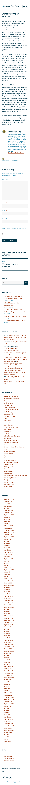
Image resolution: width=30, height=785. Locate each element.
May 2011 (7, 686)
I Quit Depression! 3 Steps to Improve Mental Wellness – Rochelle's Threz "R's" (13, 370)
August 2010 (8, 706)
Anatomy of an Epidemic (12, 396)
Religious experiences (11, 462)
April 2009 (7, 741)
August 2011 (7, 679)
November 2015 (9, 581)
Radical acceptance (10, 460)
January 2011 (8, 695)
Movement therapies (10, 440)
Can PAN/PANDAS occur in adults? (14, 320)
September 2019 (9, 515)
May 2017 (7, 563)
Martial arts (8, 429)
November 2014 (9, 603)
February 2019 (8, 526)
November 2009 (9, 726)
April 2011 (7, 688)
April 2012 (7, 662)
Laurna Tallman (9, 423)
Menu (25, 6)
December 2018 (9, 530)
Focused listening (9, 416)
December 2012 (9, 644)
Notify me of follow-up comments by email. (14, 229)
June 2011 (7, 684)
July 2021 (6, 508)
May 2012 (7, 660)
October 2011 (8, 675)
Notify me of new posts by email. (13, 236)
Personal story (8, 453)
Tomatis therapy (9, 482)
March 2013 (7, 638)
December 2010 (9, 697)
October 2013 (8, 622)
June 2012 (7, 657)
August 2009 (8, 732)
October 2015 (8, 583)
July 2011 (6, 682)
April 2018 (7, 548)
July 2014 (6, 609)
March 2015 (7, 594)
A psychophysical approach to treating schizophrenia (13, 348)
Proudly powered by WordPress (19, 782)
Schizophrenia (8, 467)
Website (5, 218)
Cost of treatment (9, 407)
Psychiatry (7, 456)
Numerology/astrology (11, 442)
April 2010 (7, 715)
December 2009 (9, 723)
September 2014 (9, 607)
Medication (7, 431)
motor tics (7, 438)
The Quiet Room (9, 480)
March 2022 (8, 506)
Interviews (7, 420)
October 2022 (8, 501)
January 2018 (8, 554)
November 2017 (9, 556)
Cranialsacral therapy (11, 409)
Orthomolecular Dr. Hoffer (17, 335)
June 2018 (7, 543)
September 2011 (9, 677)
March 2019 (7, 523)
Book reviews (8, 403)
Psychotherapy (9, 458)
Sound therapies (9, 471)
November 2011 (8, 673)
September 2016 (9, 570)
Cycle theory (8, 412)
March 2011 (7, 690)
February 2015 (8, 596)
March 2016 (7, 576)
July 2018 (7, 541)
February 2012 (8, 666)
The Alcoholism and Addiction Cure (15, 475)
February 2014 (8, 616)
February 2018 (8, 552)
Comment (6, 179)
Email (4, 210)
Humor (6, 418)
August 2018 (8, 539)
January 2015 (8, 598)
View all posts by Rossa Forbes (16, 152)
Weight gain (8, 486)
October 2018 (8, 534)
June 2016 (7, 572)
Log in (6, 754)
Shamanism (8, 469)
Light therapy (8, 425)
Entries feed (8, 756)
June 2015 (7, 587)
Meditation (7, 434)
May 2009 (7, 739)
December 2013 (9, 618)
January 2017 (8, 567)
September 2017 (9, 559)
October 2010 (8, 701)
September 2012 (9, 651)
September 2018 (9, 537)
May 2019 (7, 519)
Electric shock (8, 414)
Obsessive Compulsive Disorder (14, 447)
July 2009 (7, 734)
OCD (5, 449)
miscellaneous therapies (12, 436)
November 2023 (9, 499)
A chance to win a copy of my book (15, 316)
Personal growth (9, 451)
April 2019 (7, 521)
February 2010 (8, 719)
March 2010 (7, 717)
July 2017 (6, 561)
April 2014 (7, 614)
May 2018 (7, 545)
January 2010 (8, 721)
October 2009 (8, 728)
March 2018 (7, 550)
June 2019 (7, 517)
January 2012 (8, 668)
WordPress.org (9, 761)
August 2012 (8, 653)
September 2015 (9, 585)
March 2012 (7, 664)
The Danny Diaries (10, 478)
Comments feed (9, 758)
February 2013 (8, 640)
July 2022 (7, 504)
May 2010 (7, 712)
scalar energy (15, 160)
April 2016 (7, 574)
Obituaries (7, 445)
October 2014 (8, 605)
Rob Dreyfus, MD (9, 361)
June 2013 (7, 631)
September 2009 (9, 730)
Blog (3, 772)
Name (4, 203)
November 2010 (9, 699)
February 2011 (8, 693)
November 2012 (9, 647)
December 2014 (9, 600)
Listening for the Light (11, 427)
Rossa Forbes (10, 6)
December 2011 (8, 671)
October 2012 (8, 649)
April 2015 (7, 592)
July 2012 (6, 655)
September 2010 (9, 704)
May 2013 (7, 633)
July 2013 (6, 629)
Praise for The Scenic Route (11, 768)
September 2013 (9, 625)
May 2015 (7, 589)
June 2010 (7, 710)
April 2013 (7, 636)
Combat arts (8, 405)
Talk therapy (8, 473)
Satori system (8, 464)
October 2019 (8, 512)
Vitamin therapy (9, 484)
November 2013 (9, 620)
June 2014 (7, 611)
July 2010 (7, 708)
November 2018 (9, 532)
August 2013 (8, 627)
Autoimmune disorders (11, 398)
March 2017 (7, 565)
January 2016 (8, 578)
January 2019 (8, 528)
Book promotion (9, 401)
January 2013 (8, 642)
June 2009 (7, 737)
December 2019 (9, 510)
